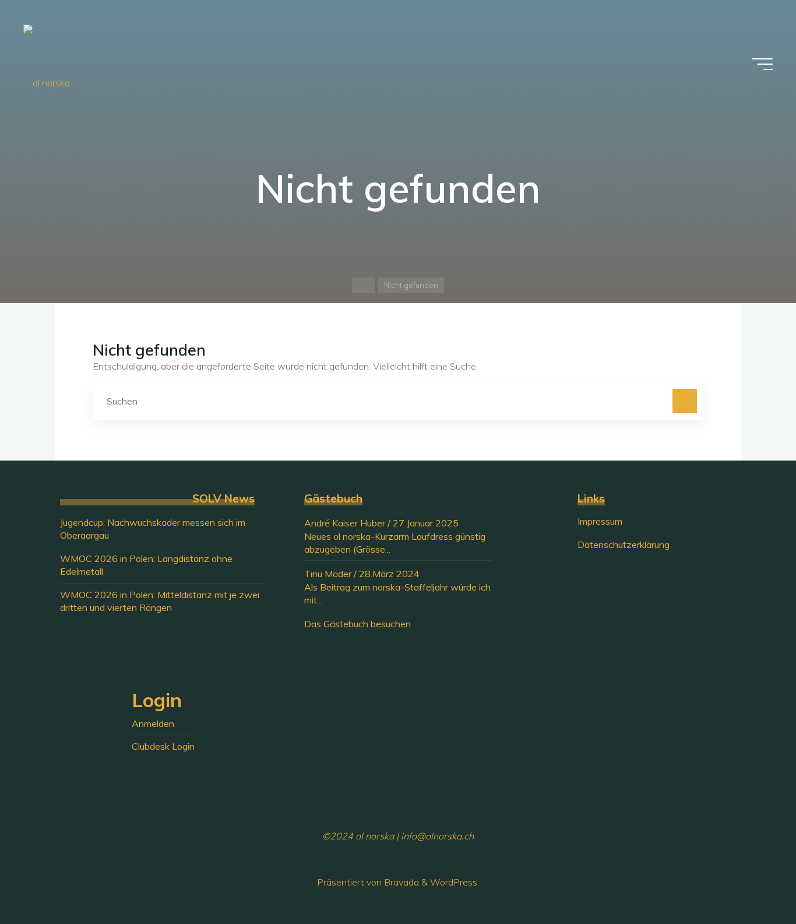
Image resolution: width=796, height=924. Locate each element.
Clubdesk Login (163, 746)
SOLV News (223, 498)
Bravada (400, 882)
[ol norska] (46, 64)
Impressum (599, 521)
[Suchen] (684, 401)
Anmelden (153, 723)
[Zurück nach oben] (750, 878)
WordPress (453, 882)
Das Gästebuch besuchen (357, 624)
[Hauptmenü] (762, 64)
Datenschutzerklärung (623, 544)
